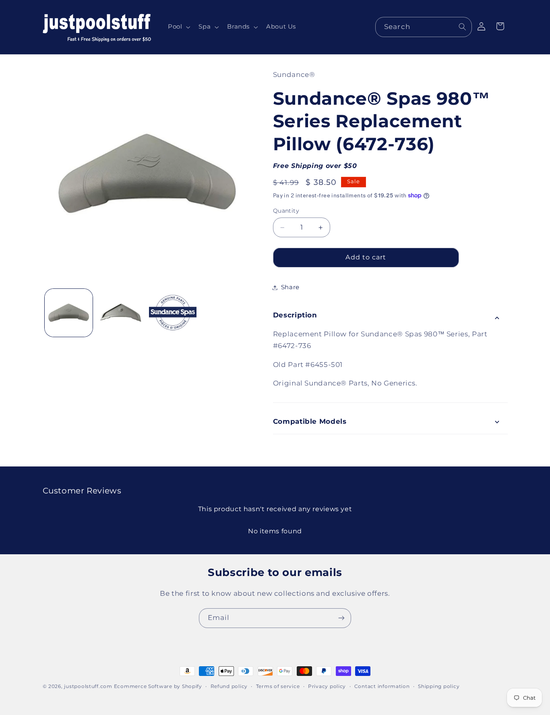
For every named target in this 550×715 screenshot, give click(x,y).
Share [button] (290, 287)
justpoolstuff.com (88, 686)
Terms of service (278, 686)
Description (295, 315)
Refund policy (229, 686)
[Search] (462, 26)
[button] (178, 27)
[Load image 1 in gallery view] (69, 313)
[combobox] (423, 26)
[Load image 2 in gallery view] (121, 313)
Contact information (382, 686)
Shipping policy (438, 686)
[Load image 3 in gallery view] (173, 313)
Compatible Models (310, 421)
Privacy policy (327, 686)
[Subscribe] (341, 618)
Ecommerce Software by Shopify (158, 686)
